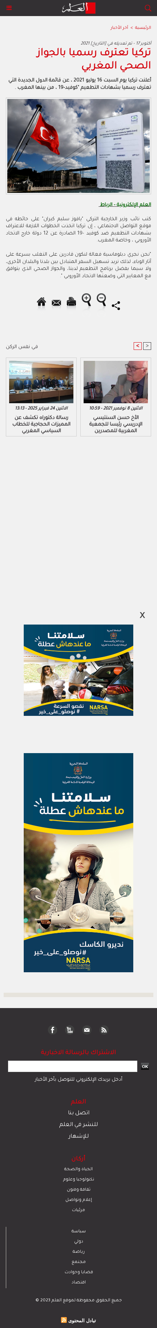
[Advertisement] (62, 663)
